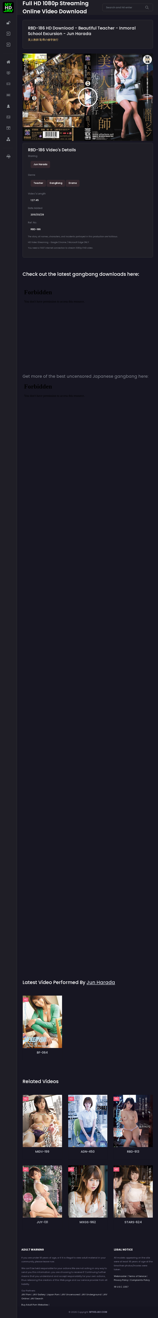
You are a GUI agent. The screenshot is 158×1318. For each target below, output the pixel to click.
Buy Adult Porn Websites (34, 1304)
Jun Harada (40, 164)
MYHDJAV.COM (98, 1312)
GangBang (56, 183)
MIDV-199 (42, 1151)
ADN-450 (88, 1151)
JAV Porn (26, 1294)
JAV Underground (91, 1294)
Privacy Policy (121, 1280)
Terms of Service (137, 1276)
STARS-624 (133, 1222)
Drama (73, 183)
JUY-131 (42, 1222)
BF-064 (42, 1052)
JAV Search (36, 1298)
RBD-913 (133, 1151)
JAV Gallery (39, 1294)
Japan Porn (53, 1294)
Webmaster (120, 1276)
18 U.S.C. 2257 (121, 1286)
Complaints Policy (140, 1280)
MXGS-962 (88, 1222)
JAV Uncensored (70, 1294)
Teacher (38, 183)
